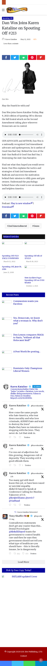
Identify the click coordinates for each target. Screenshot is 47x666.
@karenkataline (37, 406)
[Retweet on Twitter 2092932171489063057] (15, 505)
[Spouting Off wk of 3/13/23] (35, 247)
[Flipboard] (41, 57)
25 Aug (11, 519)
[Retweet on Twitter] (15, 512)
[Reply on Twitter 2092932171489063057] (10, 505)
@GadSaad (14, 500)
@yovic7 (29, 497)
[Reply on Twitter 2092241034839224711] (10, 553)
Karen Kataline (11, 39)
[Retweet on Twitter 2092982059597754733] (15, 437)
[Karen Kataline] (17, 10)
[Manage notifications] (41, 660)
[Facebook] (6, 57)
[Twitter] (15, 57)
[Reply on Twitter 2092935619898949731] (10, 465)
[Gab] (23, 57)
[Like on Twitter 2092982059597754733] (20, 437)
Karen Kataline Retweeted (27, 512)
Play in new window (21, 203)
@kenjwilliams (17, 497)
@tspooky (38, 516)
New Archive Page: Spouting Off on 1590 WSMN (34, 280)
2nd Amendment (17, 226)
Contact (23, 656)
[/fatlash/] (23, 608)
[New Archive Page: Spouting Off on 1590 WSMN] (35, 270)
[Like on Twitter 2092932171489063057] (20, 505)
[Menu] (3, 11)
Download (7, 207)
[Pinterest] (32, 57)
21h (11, 449)
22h (11, 476)
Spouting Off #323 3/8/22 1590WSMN (10, 257)
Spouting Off (8, 18)
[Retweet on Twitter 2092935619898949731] (15, 465)
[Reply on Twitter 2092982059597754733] (10, 437)
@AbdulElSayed (17, 531)
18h (11, 409)
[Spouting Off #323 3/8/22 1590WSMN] (12, 247)
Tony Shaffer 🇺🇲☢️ (19, 516)
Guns (36, 226)
